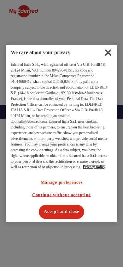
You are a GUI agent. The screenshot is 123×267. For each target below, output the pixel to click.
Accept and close (61, 211)
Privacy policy (94, 167)
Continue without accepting (61, 195)
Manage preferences (62, 182)
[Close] (108, 52)
